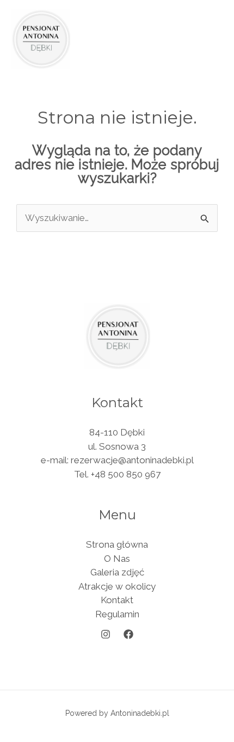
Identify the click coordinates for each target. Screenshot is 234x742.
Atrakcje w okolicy (117, 586)
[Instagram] (105, 634)
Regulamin (117, 614)
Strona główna (117, 544)
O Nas (117, 558)
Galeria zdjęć (117, 572)
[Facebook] (128, 634)
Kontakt (117, 599)
